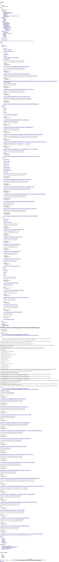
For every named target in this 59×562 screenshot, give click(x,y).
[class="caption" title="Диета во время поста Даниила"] (8, 313)
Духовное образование (7, 26)
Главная (3, 5)
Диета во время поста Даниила (9, 319)
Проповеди (5, 35)
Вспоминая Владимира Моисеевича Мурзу (11, 282)
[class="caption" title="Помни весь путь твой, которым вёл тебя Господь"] (11, 291)
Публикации (3, 267)
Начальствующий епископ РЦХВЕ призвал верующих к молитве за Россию (17, 96)
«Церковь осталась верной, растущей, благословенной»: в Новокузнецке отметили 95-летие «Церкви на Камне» (23, 134)
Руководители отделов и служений (9, 51)
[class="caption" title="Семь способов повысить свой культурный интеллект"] (11, 306)
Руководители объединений (7, 12)
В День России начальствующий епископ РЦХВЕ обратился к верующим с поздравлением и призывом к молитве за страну (25, 141)
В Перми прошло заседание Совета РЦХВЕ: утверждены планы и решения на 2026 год (19, 89)
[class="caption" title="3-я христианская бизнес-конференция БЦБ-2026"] (11, 114)
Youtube (3, 555)
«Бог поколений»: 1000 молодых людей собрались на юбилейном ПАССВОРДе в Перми (19, 201)
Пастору (5, 36)
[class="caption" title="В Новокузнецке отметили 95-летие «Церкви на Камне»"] (12, 128)
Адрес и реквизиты (6, 16)
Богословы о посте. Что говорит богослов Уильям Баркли (14, 290)
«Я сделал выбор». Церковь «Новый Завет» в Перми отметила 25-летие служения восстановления (17, 462)
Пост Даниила (5, 32)
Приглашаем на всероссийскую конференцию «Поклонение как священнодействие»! (18, 127)
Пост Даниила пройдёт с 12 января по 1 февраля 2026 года (14, 229)
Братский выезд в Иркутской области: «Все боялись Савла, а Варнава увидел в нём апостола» (20, 208)
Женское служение (6, 25)
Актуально (5, 112)
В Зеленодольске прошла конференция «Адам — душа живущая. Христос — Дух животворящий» (21, 149)
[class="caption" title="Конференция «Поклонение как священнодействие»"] (11, 121)
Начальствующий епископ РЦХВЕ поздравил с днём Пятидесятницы (12, 510)
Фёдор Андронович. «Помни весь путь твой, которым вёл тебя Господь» (16, 297)
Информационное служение (7, 27)
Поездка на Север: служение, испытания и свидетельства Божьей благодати (17, 73)
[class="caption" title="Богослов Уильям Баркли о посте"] (8, 284)
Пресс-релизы (4, 17)
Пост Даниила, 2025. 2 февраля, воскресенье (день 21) (13, 236)
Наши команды (7, 30)
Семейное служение (6, 162)
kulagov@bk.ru (26, 374)
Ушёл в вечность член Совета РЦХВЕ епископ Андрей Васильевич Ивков (16, 66)
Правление (5, 11)
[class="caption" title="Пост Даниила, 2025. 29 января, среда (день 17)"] (10, 260)
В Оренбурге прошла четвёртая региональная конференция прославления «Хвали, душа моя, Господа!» (22, 156)
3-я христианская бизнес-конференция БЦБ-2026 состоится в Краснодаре (16, 119)
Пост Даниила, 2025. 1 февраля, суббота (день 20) (12, 244)
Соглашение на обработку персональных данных (8, 547)
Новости (3, 106)
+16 (2, 549)
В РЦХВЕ (5, 18)
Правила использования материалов (7, 548)
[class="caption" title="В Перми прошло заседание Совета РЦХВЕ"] (10, 83)
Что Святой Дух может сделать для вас (10, 304)
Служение (3, 21)
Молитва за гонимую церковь (8, 33)
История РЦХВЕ (6, 13)
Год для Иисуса (6, 28)
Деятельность (5, 15)
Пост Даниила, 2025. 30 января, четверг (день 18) (12, 258)
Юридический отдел (5, 39)
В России (5, 19)
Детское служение (6, 22)
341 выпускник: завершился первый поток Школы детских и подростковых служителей (19, 186)
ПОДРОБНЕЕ (2, 561)
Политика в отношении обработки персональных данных (10, 546)
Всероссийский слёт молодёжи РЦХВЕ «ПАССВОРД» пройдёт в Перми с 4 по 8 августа (15, 470)
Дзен (2, 557)
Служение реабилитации (5, 325)
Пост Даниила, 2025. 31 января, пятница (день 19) (12, 251)
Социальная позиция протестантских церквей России (11, 57)
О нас (2, 46)
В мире (4, 20)
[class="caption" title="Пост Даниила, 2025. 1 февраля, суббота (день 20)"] (11, 238)
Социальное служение (7, 167)
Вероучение (5, 14)
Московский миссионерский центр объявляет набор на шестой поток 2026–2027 (17, 179)
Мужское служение (6, 24)
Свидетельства (7, 29)
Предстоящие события (5, 6)
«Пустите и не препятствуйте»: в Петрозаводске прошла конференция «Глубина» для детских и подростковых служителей (21, 533)
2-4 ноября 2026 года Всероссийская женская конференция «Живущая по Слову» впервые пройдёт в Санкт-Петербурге (21, 430)
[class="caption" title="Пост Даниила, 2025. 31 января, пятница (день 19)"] (11, 245)
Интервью (5, 34)
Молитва (3, 217)
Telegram (3, 556)
